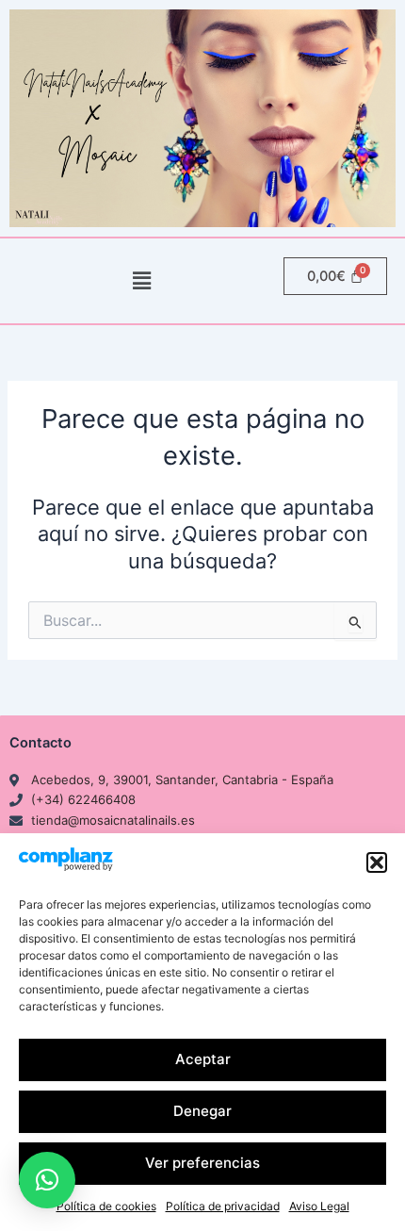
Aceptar (203, 1059)
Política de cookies (106, 1206)
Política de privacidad (223, 1206)
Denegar (202, 1111)
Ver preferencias (202, 1163)
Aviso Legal (319, 1206)
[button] (376, 862)
